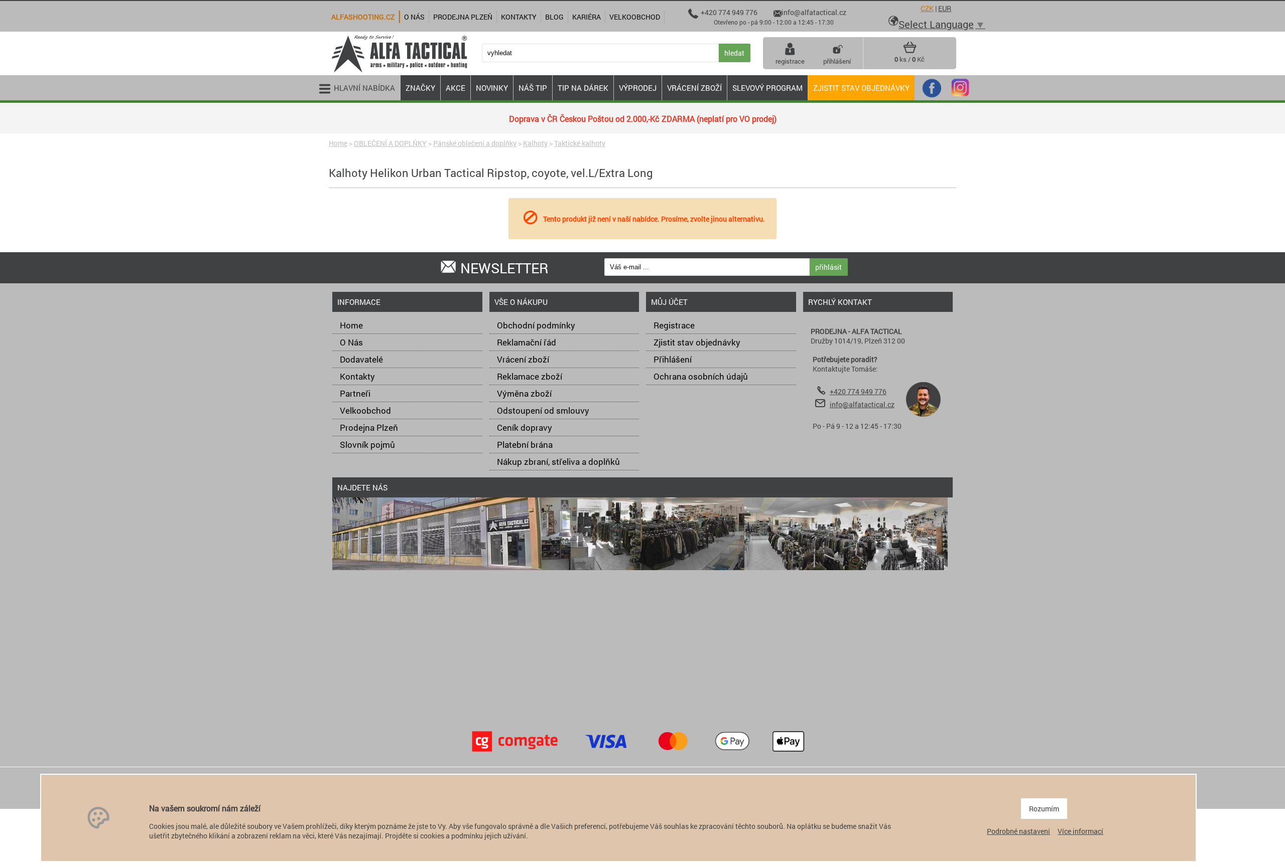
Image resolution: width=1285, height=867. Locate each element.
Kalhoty (535, 143)
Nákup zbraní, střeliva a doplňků (558, 461)
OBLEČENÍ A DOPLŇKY (390, 143)
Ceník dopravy (524, 427)
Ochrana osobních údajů (701, 376)
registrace (790, 61)
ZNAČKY (420, 88)
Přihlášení (673, 359)
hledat (734, 53)
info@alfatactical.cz (862, 404)
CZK (927, 8)
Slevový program (767, 88)
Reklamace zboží (529, 376)
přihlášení (837, 61)
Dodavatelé (361, 359)
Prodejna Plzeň (369, 427)
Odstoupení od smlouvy (543, 410)
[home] (399, 71)
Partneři (355, 393)
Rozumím (1044, 808)
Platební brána (525, 444)
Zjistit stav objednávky (861, 88)
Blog (554, 17)
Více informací (1080, 831)
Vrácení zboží (523, 359)
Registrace (674, 325)
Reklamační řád (526, 342)
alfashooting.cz (363, 17)
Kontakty (357, 376)
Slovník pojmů (367, 444)
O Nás (351, 342)
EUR (944, 8)
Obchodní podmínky (536, 325)
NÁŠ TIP (533, 88)
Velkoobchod (365, 410)
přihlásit (828, 267)
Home (338, 143)
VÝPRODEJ (638, 88)
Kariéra (586, 17)
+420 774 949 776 (858, 391)
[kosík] (910, 51)
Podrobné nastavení (1018, 831)
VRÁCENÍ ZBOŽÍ (694, 88)
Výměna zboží (524, 393)
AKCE (455, 88)
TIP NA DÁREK (583, 88)
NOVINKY (492, 88)
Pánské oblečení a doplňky (475, 143)
